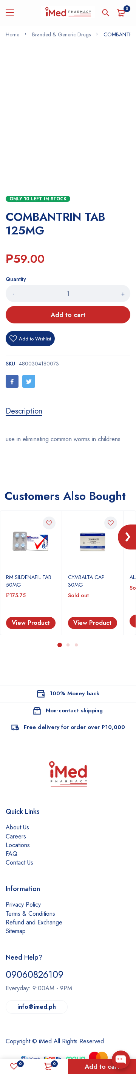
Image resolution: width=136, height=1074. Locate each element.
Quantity (16, 279)
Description (24, 411)
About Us (17, 827)
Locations (18, 845)
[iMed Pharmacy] (68, 13)
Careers (16, 836)
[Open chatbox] (121, 1060)
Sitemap (16, 931)
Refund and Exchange (34, 922)
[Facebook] (12, 381)
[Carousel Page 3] (76, 644)
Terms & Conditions (30, 913)
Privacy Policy (23, 904)
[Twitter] (28, 381)
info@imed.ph (36, 1006)
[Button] (106, 13)
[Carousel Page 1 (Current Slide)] (59, 645)
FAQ (11, 853)
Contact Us (19, 862)
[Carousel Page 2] (68, 644)
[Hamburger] (13, 12)
